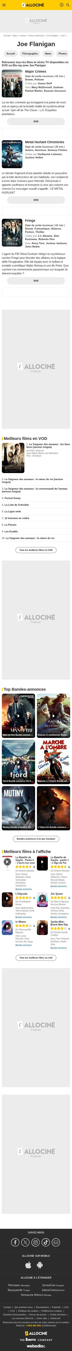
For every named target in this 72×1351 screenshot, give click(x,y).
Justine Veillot (34, 157)
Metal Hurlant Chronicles (44, 142)
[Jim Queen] (42, 899)
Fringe (30, 220)
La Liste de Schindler (17, 504)
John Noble (32, 246)
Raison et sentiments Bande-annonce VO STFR (54, 735)
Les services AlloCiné (22, 1318)
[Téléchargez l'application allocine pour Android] (41, 1264)
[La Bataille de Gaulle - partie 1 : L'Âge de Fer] (42, 863)
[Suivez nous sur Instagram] (36, 1242)
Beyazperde (15, 1290)
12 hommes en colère (17, 518)
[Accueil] (33, 5)
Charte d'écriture (58, 1314)
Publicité (56, 1307)
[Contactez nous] (56, 1242)
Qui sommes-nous (23, 1307)
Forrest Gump (12, 498)
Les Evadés (11, 531)
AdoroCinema (50, 1290)
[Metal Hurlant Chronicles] (12, 154)
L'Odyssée (21, 893)
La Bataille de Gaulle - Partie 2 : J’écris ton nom (25, 860)
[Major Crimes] (12, 83)
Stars (15, 35)
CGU (66, 1307)
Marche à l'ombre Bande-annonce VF (54, 781)
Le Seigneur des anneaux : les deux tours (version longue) (48, 445)
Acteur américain (36, 35)
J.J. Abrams (45, 235)
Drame (29, 79)
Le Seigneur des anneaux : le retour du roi (30, 538)
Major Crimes (35, 71)
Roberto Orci (47, 239)
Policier (39, 79)
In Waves (21, 921)
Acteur (23, 35)
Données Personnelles (14, 1314)
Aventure (40, 150)
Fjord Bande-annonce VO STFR (19, 781)
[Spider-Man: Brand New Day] (42, 927)
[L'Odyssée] (7, 899)
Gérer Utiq (42, 1318)
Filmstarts (14, 1285)
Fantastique (42, 228)
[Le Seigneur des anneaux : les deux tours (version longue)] (13, 458)
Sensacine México (32, 1294)
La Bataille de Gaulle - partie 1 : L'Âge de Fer (60, 860)
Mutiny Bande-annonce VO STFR (19, 827)
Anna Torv (38, 243)
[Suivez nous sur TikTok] (46, 1242)
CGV (12, 1311)
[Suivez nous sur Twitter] (26, 1242)
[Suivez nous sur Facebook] (15, 1242)
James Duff (45, 83)
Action (29, 150)
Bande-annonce (24, 889)
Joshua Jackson (56, 243)
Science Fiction (57, 150)
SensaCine (48, 1285)
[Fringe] (12, 233)
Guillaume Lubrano (50, 154)
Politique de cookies (28, 1311)
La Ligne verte (13, 511)
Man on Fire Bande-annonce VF (19, 735)
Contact (7, 1307)
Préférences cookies (52, 1311)
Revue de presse (38, 1314)
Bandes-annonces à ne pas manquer (36, 839)
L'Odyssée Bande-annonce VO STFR (54, 827)
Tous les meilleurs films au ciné (36, 957)
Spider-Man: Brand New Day (59, 923)
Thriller (39, 231)
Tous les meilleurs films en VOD (36, 550)
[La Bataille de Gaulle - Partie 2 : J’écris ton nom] (7, 863)
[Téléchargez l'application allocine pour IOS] (30, 1264)
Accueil (7, 35)
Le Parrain (10, 524)
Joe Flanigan (52, 35)
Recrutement (42, 1307)
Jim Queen (57, 893)
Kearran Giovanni (55, 90)
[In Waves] (7, 927)
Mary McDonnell (42, 87)
